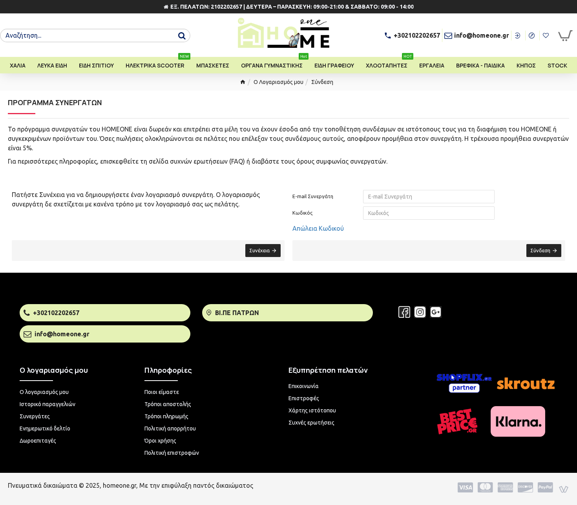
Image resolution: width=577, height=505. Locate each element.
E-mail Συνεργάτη (312, 196)
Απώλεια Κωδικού (318, 228)
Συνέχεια (259, 250)
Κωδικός (302, 212)
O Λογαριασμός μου (278, 82)
